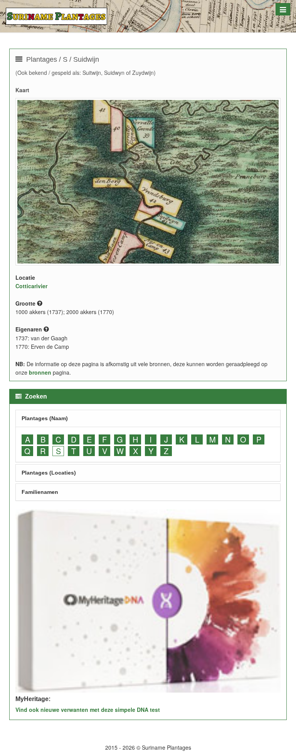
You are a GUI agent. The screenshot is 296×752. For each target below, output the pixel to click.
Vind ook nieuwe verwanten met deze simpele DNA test (87, 709)
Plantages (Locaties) (49, 473)
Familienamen (40, 492)
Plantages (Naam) (45, 418)
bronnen (40, 372)
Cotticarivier (31, 286)
